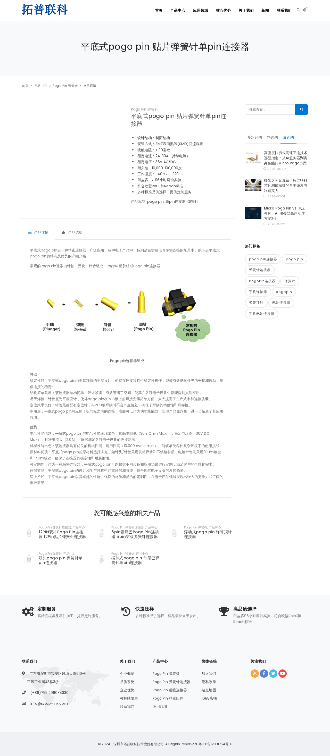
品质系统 (127, 681)
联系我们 (284, 10)
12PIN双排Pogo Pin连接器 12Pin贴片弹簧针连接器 (62, 534)
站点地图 (209, 690)
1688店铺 (209, 698)
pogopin (284, 291)
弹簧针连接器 (260, 269)
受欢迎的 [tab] (255, 137)
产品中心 (177, 10)
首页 (159, 10)
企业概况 (127, 673)
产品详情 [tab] (40, 232)
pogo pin (155, 201)
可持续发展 (129, 698)
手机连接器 (258, 291)
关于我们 (246, 10)
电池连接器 (281, 302)
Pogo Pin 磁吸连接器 (170, 690)
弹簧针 (192, 201)
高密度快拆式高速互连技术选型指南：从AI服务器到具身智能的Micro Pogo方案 (285, 158)
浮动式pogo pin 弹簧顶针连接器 (208, 534)
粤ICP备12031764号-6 (215, 744)
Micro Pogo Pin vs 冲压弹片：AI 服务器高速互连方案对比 (284, 213)
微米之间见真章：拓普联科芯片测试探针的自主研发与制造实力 (285, 185)
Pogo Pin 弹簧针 (65, 85)
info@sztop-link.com (49, 703)
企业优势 (127, 690)
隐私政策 (209, 681)
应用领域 (200, 10)
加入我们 (209, 673)
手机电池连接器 (261, 313)
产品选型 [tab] (74, 232)
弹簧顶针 (256, 302)
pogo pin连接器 (263, 259)
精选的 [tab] (272, 137)
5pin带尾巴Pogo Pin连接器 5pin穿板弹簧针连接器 (135, 534)
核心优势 (223, 10)
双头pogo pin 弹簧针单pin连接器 (61, 560)
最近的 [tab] (288, 137)
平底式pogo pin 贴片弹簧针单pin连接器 (179, 120)
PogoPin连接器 (262, 281)
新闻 (265, 10)
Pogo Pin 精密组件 (168, 698)
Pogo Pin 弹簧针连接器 (172, 681)
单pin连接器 (176, 201)
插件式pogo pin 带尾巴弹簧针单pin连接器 (135, 560)
